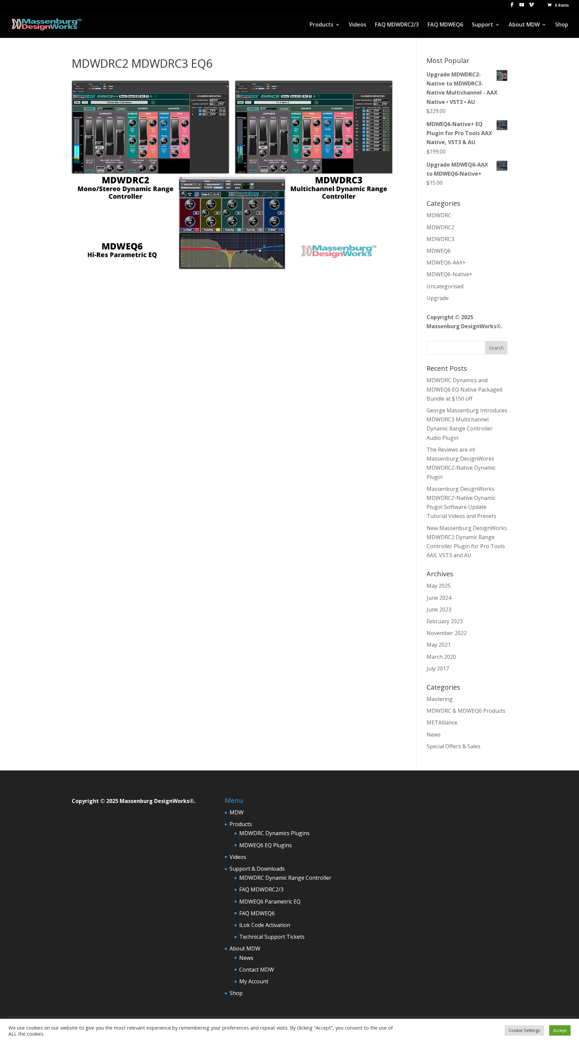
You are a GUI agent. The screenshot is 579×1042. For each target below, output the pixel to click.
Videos (357, 25)
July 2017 (438, 668)
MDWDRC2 (440, 227)
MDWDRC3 (440, 239)
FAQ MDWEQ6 (445, 25)
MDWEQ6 (439, 250)
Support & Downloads (257, 868)
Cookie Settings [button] (524, 1030)
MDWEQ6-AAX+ (446, 262)
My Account (253, 981)
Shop (561, 25)
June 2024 (439, 597)
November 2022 (447, 633)
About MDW (524, 25)
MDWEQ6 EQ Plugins (265, 845)
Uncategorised (445, 286)
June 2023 (439, 609)
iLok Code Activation (264, 925)
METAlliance (442, 722)
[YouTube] (521, 6)
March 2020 (441, 656)
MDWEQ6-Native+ (449, 274)
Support (482, 25)
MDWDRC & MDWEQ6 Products (466, 710)
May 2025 (439, 585)
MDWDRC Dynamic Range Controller (285, 877)
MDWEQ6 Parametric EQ (270, 901)
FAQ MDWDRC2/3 (397, 25)
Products (321, 25)
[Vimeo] (531, 6)
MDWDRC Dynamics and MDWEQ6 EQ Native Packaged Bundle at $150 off (464, 389)
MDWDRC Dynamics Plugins (274, 833)
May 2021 (439, 644)
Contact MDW (256, 969)
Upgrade (438, 298)
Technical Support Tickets (272, 936)
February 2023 (445, 621)
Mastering (440, 699)
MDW (237, 812)
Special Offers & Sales (453, 746)
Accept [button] (560, 1030)
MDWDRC (439, 215)
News (434, 734)
